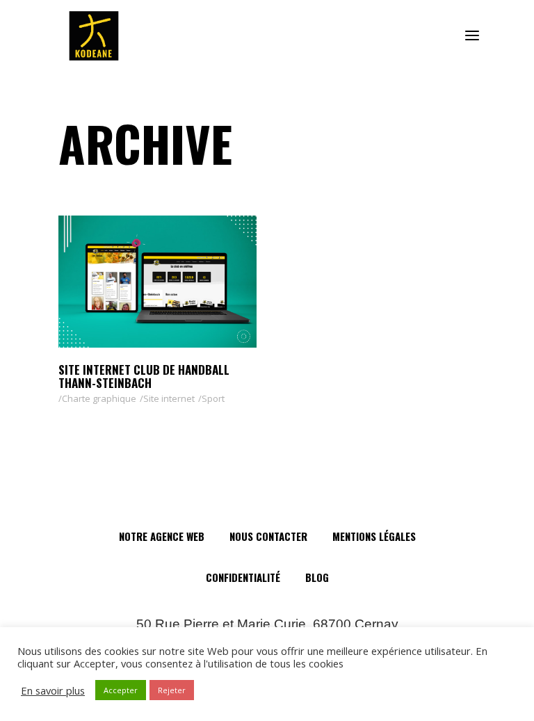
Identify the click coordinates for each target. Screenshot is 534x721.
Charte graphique (99, 398)
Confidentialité (243, 577)
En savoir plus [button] (53, 690)
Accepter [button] (121, 690)
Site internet (169, 398)
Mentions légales (374, 536)
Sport (213, 398)
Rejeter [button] (172, 690)
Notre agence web (161, 536)
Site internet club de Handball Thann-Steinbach (143, 376)
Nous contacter (268, 536)
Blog (317, 577)
